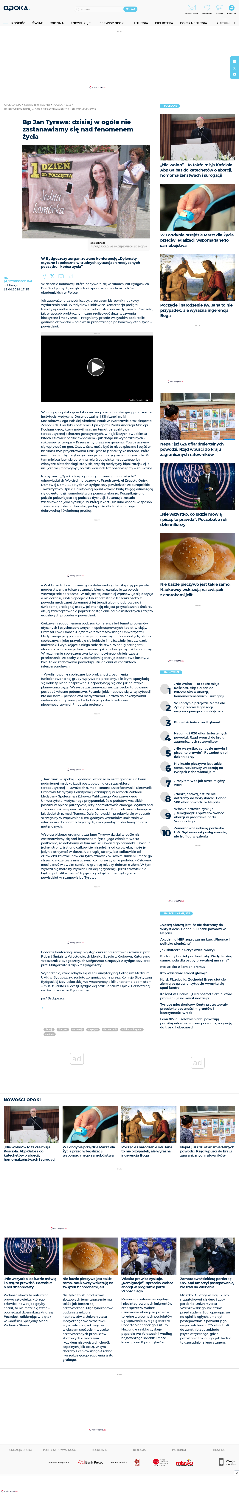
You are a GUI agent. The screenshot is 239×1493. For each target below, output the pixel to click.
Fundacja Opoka (20, 1450)
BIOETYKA (63, 1029)
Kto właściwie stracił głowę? (183, 973)
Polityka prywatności (60, 1450)
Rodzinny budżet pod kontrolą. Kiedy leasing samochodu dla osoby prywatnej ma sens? (196, 958)
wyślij (70, 276)
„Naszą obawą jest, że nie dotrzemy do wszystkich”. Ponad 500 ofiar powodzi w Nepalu (193, 929)
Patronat (179, 1450)
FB (45, 276)
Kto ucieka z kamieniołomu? (182, 966)
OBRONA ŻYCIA (110, 1029)
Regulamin (99, 1450)
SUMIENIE (49, 1034)
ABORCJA (49, 1029)
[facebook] (234, 61)
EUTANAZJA (77, 1029)
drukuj (61, 276)
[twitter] (234, 68)
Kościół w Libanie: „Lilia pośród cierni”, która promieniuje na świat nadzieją (196, 996)
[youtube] (234, 74)
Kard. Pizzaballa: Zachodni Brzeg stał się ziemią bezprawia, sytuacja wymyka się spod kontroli (193, 983)
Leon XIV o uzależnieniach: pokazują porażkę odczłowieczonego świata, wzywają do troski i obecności (196, 1023)
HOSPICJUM (93, 1029)
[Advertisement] (119, 59)
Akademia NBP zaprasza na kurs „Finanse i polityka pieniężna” (195, 941)
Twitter (53, 276)
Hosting (219, 1450)
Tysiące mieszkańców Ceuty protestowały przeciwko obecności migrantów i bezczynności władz (194, 1008)
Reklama (139, 1450)
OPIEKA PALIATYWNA (132, 1029)
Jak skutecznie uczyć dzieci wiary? (187, 950)
